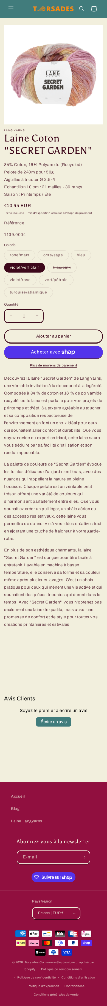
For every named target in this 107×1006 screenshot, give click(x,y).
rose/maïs (22, 256)
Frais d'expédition (38, 212)
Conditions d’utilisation (78, 977)
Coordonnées (74, 986)
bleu (84, 256)
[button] (11, 9)
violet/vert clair (24, 267)
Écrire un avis (54, 721)
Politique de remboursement (62, 969)
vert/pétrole (59, 281)
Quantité (11, 304)
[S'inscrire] (84, 857)
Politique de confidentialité (36, 977)
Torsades (32, 962)
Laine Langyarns (26, 821)
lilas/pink (65, 269)
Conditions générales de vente (56, 994)
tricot (61, 438)
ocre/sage (56, 256)
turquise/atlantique (31, 293)
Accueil (18, 796)
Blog (15, 809)
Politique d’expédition (43, 986)
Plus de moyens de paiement (53, 365)
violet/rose (23, 281)
